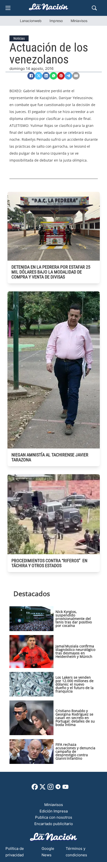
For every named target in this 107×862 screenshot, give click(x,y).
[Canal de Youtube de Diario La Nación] (65, 788)
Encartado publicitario (53, 823)
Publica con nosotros (53, 817)
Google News (48, 851)
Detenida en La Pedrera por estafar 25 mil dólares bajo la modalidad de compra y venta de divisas (50, 271)
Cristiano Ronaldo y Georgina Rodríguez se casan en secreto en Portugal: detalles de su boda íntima (75, 717)
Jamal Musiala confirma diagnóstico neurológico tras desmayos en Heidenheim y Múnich (75, 651)
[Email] (76, 76)
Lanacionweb (31, 21)
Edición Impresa (54, 811)
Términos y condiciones (76, 851)
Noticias (19, 38)
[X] (38, 76)
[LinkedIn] (46, 76)
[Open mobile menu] (7, 8)
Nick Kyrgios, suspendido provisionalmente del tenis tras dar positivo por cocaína (73, 618)
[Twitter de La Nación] (43, 788)
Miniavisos (79, 21)
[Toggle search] (94, 8)
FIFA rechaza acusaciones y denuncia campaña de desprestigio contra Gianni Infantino (75, 751)
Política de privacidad (14, 851)
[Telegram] (68, 76)
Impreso (56, 21)
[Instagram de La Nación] (51, 788)
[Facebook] (31, 76)
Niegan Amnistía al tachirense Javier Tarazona (49, 457)
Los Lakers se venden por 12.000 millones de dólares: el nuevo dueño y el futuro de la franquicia (74, 684)
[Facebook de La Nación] (35, 788)
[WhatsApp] (53, 76)
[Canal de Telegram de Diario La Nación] (57, 788)
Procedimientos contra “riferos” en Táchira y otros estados (49, 563)
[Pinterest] (61, 76)
